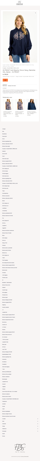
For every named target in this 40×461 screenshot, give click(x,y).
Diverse (3, 436)
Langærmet (4, 225)
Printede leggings (5, 173)
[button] (36, 13)
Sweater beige (4, 289)
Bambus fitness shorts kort (7, 334)
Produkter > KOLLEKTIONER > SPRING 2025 (9, 148)
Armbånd (4, 403)
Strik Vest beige (5, 171)
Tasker (3, 257)
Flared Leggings (5, 260)
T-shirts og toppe (5, 339)
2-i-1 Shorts (4, 327)
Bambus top (4, 252)
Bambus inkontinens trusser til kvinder (8, 416)
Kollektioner (20, 428)
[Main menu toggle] (3, 3)
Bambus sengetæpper (6, 411)
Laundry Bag (4, 210)
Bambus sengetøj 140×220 (6, 161)
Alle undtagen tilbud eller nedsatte (8, 262)
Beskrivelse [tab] (5, 85)
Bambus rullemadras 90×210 (7, 180)
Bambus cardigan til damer (7, 413)
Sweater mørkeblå (5, 307)
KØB (5, 80)
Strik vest (4, 240)
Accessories (4, 359)
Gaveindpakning (5, 193)
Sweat (3, 156)
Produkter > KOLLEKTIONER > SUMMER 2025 (9, 166)
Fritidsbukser (4, 401)
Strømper (4, 245)
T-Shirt (3, 369)
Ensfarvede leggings (5, 366)
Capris (3, 408)
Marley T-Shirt (4, 242)
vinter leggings (4, 275)
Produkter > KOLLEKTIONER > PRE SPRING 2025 (10, 398)
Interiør (3, 433)
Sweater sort (4, 324)
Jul (2, 309)
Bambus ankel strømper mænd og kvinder (9, 267)
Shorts (3, 138)
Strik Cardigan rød (5, 255)
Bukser (3, 200)
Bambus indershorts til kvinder (7, 215)
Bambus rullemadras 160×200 (7, 198)
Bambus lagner (5, 297)
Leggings (3, 386)
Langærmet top (5, 381)
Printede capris (4, 277)
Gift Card (3, 346)
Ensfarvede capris (5, 158)
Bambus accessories (5, 195)
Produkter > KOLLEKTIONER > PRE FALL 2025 (10, 183)
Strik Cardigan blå (5, 220)
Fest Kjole (4, 272)
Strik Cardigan (4, 237)
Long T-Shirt (4, 349)
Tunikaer (3, 389)
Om (18, 451)
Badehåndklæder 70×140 (6, 354)
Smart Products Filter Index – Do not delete (9, 391)
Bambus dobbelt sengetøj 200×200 (8, 265)
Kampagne (20, 431)
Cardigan (4, 128)
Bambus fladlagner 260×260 (7, 299)
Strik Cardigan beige (5, 185)
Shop (16, 451)
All (2, 280)
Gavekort (4, 384)
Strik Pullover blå (5, 188)
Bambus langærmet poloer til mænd (8, 317)
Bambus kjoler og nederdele (7, 247)
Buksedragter (4, 379)
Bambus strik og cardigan (6, 374)
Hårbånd (3, 287)
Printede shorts (5, 294)
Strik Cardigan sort (5, 203)
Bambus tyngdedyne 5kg (6, 141)
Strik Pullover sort (5, 205)
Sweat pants (4, 136)
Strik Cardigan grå (5, 168)
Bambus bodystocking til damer (7, 319)
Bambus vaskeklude (5, 376)
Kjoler (20, 421)
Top (3, 218)
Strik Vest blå (4, 153)
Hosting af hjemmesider (25, 456)
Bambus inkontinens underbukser (8, 230)
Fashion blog (22, 451)
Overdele (20, 418)
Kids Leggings (4, 292)
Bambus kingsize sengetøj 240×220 (8, 314)
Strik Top (3, 223)
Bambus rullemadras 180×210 (7, 163)
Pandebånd (4, 364)
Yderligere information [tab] (12, 85)
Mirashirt (3, 329)
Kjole (3, 131)
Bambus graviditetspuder (6, 371)
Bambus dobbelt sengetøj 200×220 (8, 332)
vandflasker (4, 208)
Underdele (20, 423)
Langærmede (4, 312)
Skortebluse (4, 361)
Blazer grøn (4, 344)
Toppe (3, 190)
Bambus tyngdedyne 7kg (6, 356)
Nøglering (4, 304)
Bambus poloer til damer (6, 250)
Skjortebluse (4, 133)
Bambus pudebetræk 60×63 (7, 213)
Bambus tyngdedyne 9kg (6, 178)
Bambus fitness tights (6, 146)
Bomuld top (4, 322)
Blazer (3, 235)
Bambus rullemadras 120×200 (7, 143)
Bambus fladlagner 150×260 (7, 351)
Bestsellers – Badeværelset (7, 282)
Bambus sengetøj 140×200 (6, 302)
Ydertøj (20, 426)
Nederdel (3, 151)
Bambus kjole (4, 270)
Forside (4, 64)
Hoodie (3, 406)
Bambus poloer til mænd (6, 396)
